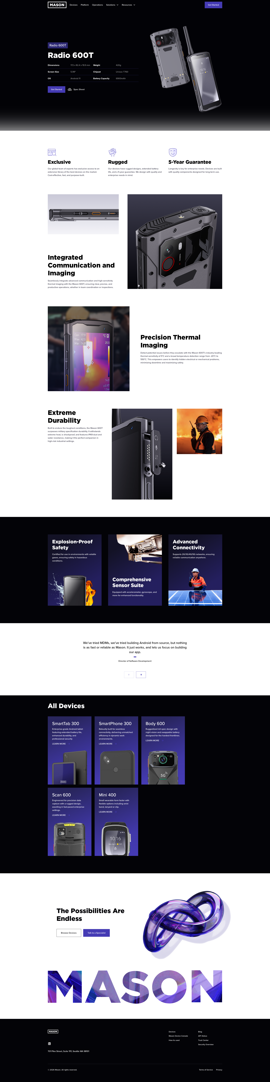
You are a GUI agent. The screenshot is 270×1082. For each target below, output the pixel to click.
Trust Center (203, 1040)
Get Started (213, 4)
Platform (85, 4)
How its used (174, 1040)
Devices (74, 4)
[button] (112, 5)
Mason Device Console (178, 1035)
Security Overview (205, 1044)
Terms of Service (206, 1069)
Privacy (219, 1069)
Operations (97, 4)
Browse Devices (69, 932)
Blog (200, 1031)
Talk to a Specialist (96, 932)
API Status (202, 1035)
